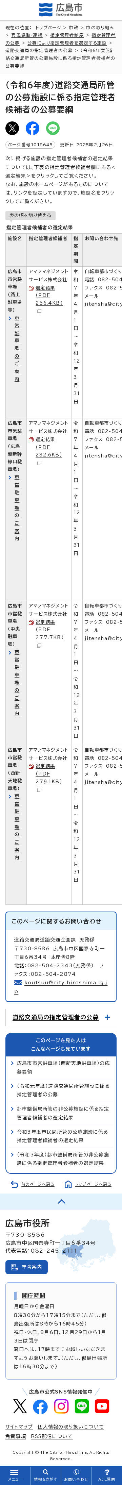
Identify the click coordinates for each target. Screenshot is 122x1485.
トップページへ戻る (93, 1184)
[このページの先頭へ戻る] (61, 1202)
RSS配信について (52, 1436)
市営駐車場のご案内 (17, 348)
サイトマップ (19, 1426)
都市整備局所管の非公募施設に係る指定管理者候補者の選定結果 (63, 1113)
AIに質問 (107, 1479)
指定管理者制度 (67, 35)
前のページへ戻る (38, 1184)
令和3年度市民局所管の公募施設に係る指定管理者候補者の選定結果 (62, 1136)
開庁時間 (33, 1295)
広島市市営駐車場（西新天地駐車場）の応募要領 (63, 1067)
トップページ (48, 28)
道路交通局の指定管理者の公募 (39, 50)
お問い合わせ (76, 1479)
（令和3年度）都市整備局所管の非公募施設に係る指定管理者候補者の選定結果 (63, 1159)
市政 (73, 28)
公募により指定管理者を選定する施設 (67, 43)
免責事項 (15, 1436)
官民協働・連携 (26, 35)
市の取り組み (100, 28)
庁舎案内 (32, 1267)
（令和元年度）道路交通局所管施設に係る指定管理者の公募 (63, 1090)
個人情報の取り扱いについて (71, 1426)
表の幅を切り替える (30, 215)
